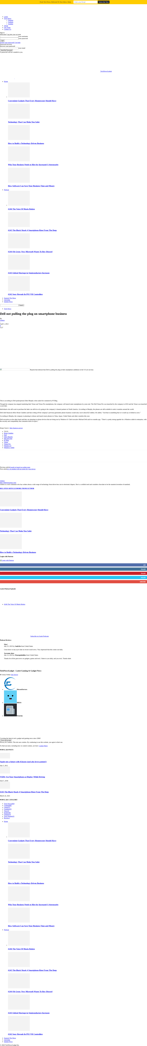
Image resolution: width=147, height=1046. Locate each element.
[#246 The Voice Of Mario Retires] (19, 205)
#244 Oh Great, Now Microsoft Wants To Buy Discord (30, 252)
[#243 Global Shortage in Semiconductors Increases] (19, 269)
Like (144, 565)
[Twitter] (10, 331)
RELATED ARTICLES (8, 488)
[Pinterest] (17, 331)
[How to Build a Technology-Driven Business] (19, 139)
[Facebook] (3, 331)
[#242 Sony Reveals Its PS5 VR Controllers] (19, 290)
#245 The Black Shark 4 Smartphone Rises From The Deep (32, 230)
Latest (6, 17)
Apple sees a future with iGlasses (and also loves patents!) (23, 762)
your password (23, 38)
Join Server (14, 675)
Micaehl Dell (8, 438)
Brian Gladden (8, 433)
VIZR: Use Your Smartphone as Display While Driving (22, 777)
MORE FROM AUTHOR (25, 488)
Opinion (10, 20)
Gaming (10, 24)
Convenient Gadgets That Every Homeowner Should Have (32, 101)
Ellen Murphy (8, 437)
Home (6, 81)
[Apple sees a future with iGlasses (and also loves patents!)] (5, 758)
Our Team (7, 27)
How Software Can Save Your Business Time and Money (31, 186)
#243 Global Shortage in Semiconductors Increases (29, 273)
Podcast (6, 190)
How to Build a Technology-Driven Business (26, 143)
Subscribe (143, 581)
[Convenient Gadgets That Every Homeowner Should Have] (19, 97)
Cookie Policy (43, 746)
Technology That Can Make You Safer (24, 122)
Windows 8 (7, 446)
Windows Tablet (9, 447)
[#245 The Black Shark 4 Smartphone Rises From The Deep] (19, 226)
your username (23, 36)
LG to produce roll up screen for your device (21, 469)
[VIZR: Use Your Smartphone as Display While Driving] (5, 773)
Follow (143, 569)
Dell (5, 435)
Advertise (7, 300)
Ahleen (2, 320)
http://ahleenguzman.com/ (8, 482)
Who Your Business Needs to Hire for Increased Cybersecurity (33, 165)
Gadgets (10, 22)
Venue (6, 442)
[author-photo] (5, 479)
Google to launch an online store (20, 467)
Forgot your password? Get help (10, 42)
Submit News (8, 302)
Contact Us (7, 29)
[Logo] (7, 78)
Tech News (7, 18)
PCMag (6, 440)
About (6, 26)
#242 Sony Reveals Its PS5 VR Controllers (25, 294)
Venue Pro (7, 444)
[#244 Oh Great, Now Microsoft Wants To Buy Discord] (19, 248)
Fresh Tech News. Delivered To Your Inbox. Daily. (55, 2)
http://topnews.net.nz (16, 428)
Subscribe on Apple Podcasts (39, 636)
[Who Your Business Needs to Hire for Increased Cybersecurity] (19, 161)
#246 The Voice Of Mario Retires (21, 209)
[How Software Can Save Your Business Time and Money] (19, 182)
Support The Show (10, 298)
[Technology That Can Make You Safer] (19, 118)
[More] (32, 330)
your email (21, 48)
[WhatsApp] (25, 331)
